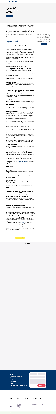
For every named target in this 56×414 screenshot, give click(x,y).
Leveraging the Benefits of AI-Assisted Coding (11, 348)
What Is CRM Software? (10, 38)
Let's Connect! (44, 44)
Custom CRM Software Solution (16, 30)
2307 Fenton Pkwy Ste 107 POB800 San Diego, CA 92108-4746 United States (19, 385)
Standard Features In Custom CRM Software (12, 41)
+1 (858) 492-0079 (13, 379)
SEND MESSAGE (41, 385)
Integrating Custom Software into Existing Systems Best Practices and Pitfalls (18, 232)
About (34, 1)
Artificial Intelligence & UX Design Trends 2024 (11, 321)
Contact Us (45, 1)
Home (32, 1)
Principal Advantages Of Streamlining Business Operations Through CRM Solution (17, 40)
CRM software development (14, 69)
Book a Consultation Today (20, 237)
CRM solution (21, 221)
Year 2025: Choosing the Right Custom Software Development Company (14, 294)
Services (38, 1)
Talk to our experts (9, 15)
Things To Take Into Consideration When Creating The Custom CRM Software (16, 42)
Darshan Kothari (45, 32)
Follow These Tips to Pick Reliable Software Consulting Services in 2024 (14, 267)
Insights (42, 1)
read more (7, 256)
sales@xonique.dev (13, 381)
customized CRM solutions (23, 222)
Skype (12, 383)
